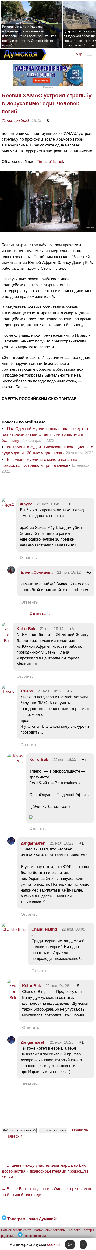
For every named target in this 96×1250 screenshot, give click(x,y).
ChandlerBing (44, 929)
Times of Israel (50, 161)
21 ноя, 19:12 (69, 572)
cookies (54, 1244)
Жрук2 (26, 504)
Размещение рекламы (49, 1230)
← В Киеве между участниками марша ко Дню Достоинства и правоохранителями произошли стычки (45, 1171)
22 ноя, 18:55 (64, 759)
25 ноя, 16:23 (61, 1042)
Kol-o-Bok (26, 629)
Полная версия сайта (16, 1230)
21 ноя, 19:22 (49, 691)
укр (79, 54)
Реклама (48, 87)
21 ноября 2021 (15, 120)
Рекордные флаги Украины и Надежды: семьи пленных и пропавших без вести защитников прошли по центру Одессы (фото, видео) (29, 36)
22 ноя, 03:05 (73, 929)
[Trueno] (8, 691)
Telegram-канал (35, 1236)
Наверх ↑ (14, 1136)
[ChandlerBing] (14, 929)
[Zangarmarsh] (11, 843)
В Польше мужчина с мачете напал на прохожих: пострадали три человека (39, 462)
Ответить (28, 557)
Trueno (26, 691)
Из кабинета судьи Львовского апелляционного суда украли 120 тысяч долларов (47, 450)
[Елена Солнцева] (11, 572)
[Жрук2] (8, 504)
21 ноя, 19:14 (51, 629)
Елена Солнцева (36, 572)
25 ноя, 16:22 (61, 843)
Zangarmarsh (33, 843)
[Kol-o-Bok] (6, 641)
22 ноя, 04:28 (57, 986)
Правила (80, 1130)
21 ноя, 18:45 (48, 504)
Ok (70, 1244)
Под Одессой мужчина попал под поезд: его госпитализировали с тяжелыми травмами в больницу (45, 435)
